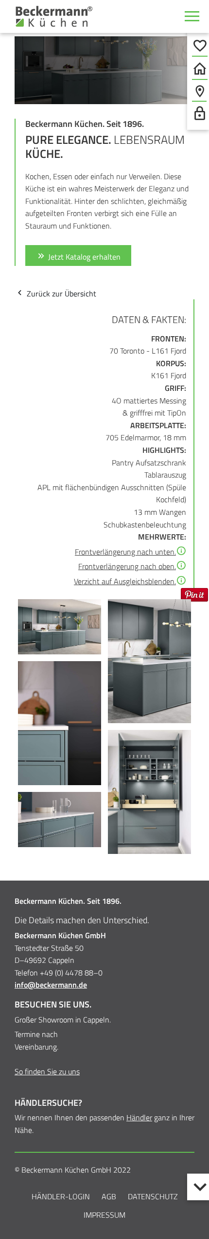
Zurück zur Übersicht (60, 293)
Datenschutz (153, 1196)
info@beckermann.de (51, 985)
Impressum (104, 1215)
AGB (109, 1196)
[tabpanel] (104, 70)
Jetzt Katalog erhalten (83, 257)
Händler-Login (61, 1196)
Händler (139, 1117)
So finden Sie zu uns (47, 1071)
